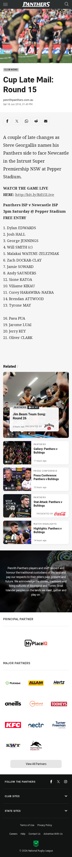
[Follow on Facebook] (51, 781)
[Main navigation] (5, 4)
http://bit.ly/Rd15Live (34, 194)
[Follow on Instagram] (65, 781)
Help (23, 833)
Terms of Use (27, 825)
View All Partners (36, 764)
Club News (11, 70)
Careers (13, 833)
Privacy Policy (44, 825)
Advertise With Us (53, 833)
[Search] (66, 4)
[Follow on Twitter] (58, 781)
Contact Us (34, 833)
